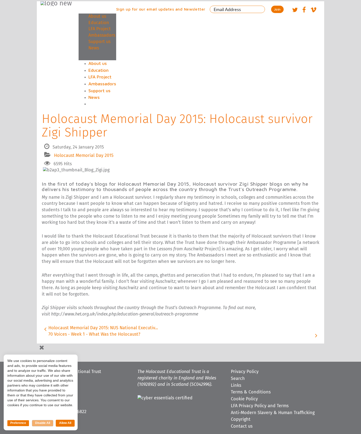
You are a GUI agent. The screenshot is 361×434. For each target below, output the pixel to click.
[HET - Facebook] (304, 10)
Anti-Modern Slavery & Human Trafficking (273, 413)
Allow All (65, 423)
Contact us (241, 426)
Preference (18, 423)
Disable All (42, 423)
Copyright (240, 419)
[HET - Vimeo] (313, 10)
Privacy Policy (245, 372)
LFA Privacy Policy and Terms (260, 406)
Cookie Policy (244, 399)
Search (238, 378)
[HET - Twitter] (295, 10)
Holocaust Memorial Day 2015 (83, 155)
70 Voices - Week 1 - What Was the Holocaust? (94, 334)
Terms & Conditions (251, 392)
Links (236, 385)
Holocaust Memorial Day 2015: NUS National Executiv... (103, 328)
